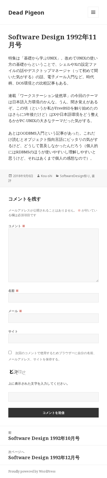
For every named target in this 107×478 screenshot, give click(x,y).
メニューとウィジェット (93, 17)
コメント (16, 226)
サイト (13, 331)
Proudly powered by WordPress (32, 471)
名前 (13, 290)
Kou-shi (46, 176)
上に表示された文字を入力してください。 (39, 383)
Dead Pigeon (26, 12)
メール (15, 311)
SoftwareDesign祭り (75, 176)
